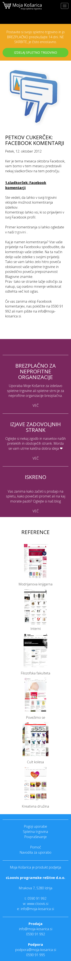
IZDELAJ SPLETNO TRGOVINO (35, 52)
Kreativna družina (35, 806)
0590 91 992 (37, 898)
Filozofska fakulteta (35, 673)
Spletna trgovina (35, 831)
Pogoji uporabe (35, 826)
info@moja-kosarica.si (35, 929)
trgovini (20, 232)
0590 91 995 (35, 955)
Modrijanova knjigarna (36, 584)
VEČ (36, 405)
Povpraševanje (35, 836)
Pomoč (35, 847)
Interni (36, 628)
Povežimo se (35, 717)
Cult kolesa (35, 762)
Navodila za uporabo (35, 852)
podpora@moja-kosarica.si (35, 949)
